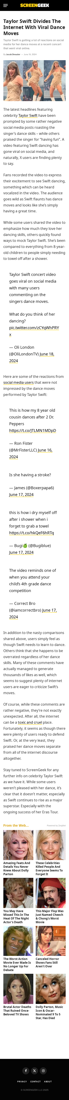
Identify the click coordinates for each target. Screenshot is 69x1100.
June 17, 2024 (21, 494)
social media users (18, 382)
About (48, 1081)
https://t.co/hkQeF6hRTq (31, 532)
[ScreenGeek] (34, 5)
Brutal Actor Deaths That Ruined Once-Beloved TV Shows (17, 1010)
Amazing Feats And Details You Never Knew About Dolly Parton (16, 868)
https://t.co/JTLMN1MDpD (32, 430)
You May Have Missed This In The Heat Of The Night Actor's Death (16, 916)
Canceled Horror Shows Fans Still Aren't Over (47, 962)
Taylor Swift (28, 115)
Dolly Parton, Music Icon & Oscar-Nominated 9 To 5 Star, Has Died (49, 1012)
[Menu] (5, 5)
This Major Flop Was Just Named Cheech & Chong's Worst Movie (49, 916)
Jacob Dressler (13, 54)
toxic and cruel (30, 722)
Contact (35, 1081)
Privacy (22, 1081)
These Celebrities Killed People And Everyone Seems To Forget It (49, 868)
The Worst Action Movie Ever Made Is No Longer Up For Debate (17, 964)
